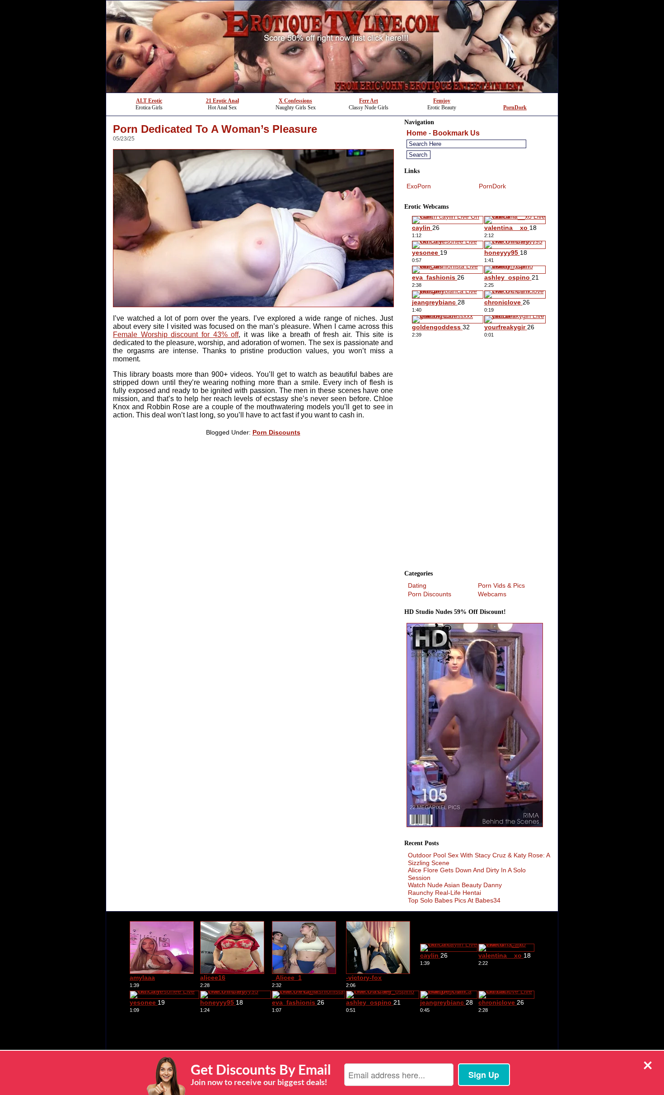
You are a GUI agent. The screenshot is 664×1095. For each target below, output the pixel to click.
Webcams (492, 594)
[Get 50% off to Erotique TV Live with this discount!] (332, 90)
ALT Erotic (149, 101)
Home (417, 133)
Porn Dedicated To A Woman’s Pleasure (215, 129)
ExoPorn (419, 186)
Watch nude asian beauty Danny (455, 885)
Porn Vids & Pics (501, 585)
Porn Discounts (276, 432)
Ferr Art (368, 101)
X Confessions (295, 101)
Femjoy (441, 101)
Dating (417, 585)
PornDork (515, 107)
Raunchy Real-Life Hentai (444, 892)
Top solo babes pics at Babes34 (454, 900)
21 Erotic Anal (222, 101)
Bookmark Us (456, 133)
